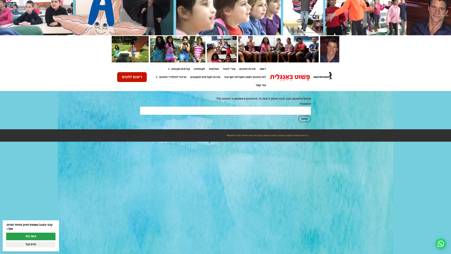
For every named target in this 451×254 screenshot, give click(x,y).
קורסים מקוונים (180, 69)
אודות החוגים (247, 69)
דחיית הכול (31, 244)
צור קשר (260, 85)
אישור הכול (31, 236)
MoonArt (231, 135)
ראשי (263, 69)
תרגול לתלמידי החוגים (172, 77)
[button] (440, 243)
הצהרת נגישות (270, 135)
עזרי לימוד (229, 69)
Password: (305, 104)
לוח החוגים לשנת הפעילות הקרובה (245, 77)
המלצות (214, 69)
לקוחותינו (199, 69)
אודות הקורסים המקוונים (205, 77)
